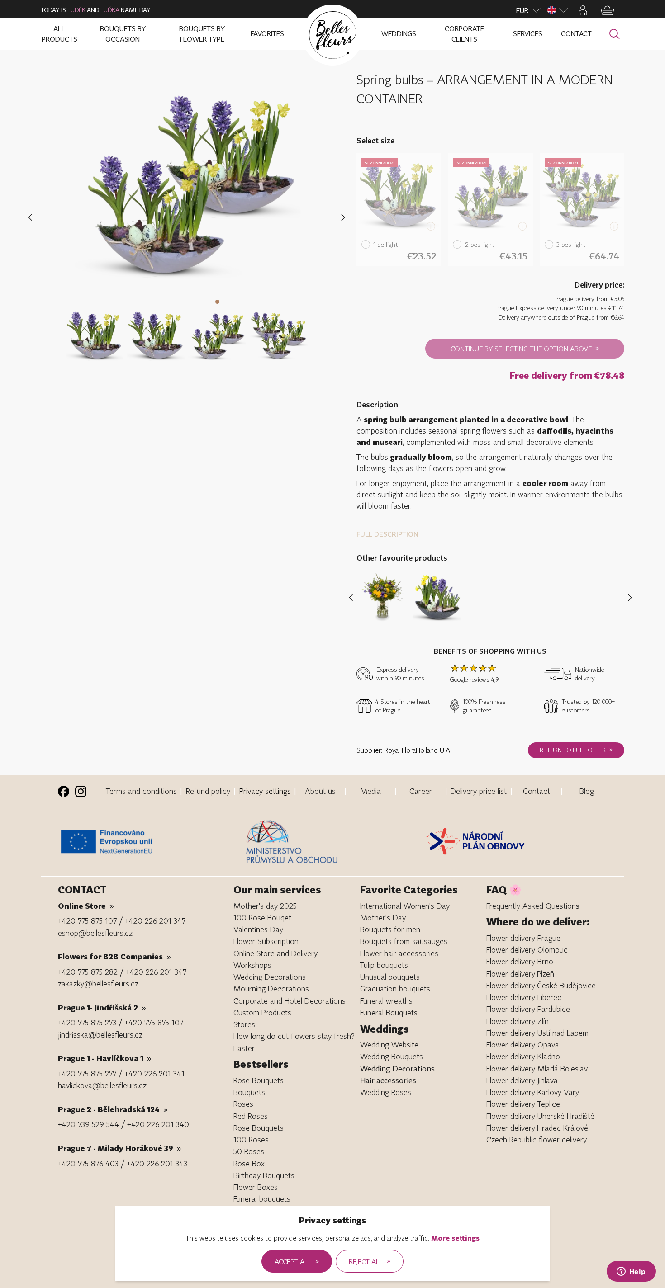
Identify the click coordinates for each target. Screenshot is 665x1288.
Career (420, 791)
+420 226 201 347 (155, 920)
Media (370, 791)
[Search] (614, 34)
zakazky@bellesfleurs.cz (98, 983)
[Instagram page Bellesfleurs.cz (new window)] (80, 791)
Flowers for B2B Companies (114, 956)
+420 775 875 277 (87, 1073)
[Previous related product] (352, 597)
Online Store (86, 906)
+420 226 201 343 (157, 1163)
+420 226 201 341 (154, 1073)
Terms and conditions (141, 791)
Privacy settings (265, 791)
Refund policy (208, 791)
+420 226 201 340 (158, 1124)
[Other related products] (628, 597)
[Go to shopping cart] (607, 10)
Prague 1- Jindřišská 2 (102, 1007)
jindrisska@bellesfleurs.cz (100, 1034)
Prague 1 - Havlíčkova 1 (105, 1058)
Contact (536, 791)
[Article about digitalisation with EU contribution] (149, 842)
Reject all (369, 1260)
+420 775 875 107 (87, 920)
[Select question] (95, 330)
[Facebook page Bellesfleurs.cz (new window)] (63, 791)
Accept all (297, 1260)
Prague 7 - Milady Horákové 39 (119, 1148)
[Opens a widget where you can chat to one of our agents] (631, 1272)
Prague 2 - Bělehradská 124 (113, 1109)
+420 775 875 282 (88, 972)
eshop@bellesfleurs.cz (95, 933)
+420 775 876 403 (88, 1163)
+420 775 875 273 (87, 1022)
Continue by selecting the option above (525, 348)
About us (320, 791)
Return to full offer (576, 749)
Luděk (76, 10)
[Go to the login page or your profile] (583, 10)
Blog (587, 791)
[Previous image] (32, 217)
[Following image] (343, 217)
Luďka (109, 10)
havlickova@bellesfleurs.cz (102, 1085)
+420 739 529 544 (88, 1124)
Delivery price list (479, 791)
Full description (387, 534)
